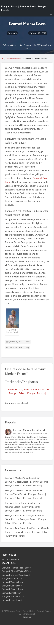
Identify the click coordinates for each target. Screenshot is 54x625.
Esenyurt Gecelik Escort (12, 589)
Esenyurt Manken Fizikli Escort (29, 430)
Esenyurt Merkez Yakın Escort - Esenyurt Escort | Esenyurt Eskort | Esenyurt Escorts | (25, 494)
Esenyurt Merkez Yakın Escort (20, 478)
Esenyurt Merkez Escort (13, 596)
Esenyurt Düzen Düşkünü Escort (17, 571)
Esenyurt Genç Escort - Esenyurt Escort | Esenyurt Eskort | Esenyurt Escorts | (26, 519)
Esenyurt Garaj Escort (11, 600)
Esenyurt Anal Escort (15, 528)
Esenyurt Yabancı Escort (17, 515)
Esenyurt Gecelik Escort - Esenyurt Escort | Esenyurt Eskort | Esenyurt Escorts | (27, 532)
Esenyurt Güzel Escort (16, 490)
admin (14, 33)
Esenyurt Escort (11, 45)
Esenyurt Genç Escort (16, 503)
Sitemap (27, 617)
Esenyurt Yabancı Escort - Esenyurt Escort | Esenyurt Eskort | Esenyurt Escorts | (23, 507)
